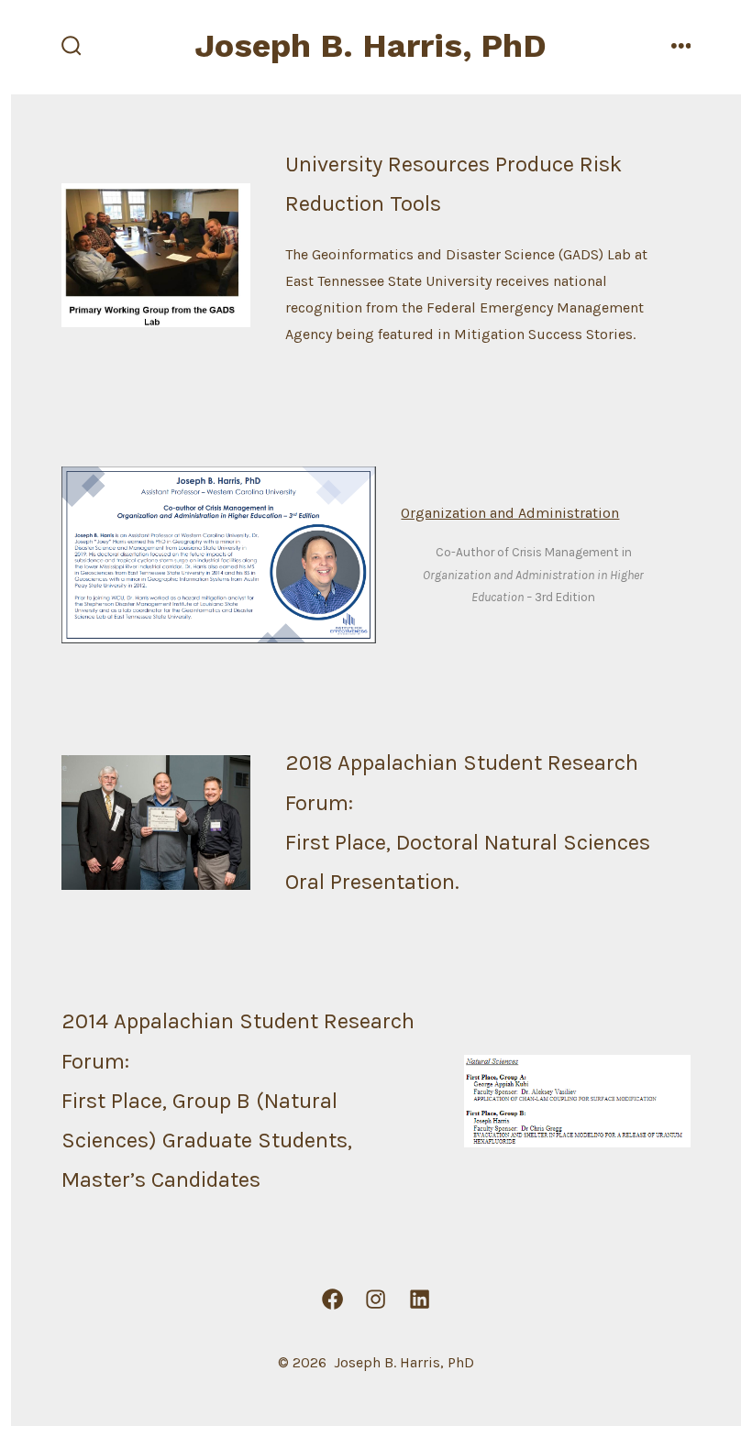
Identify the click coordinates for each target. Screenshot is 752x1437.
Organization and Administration (510, 512)
